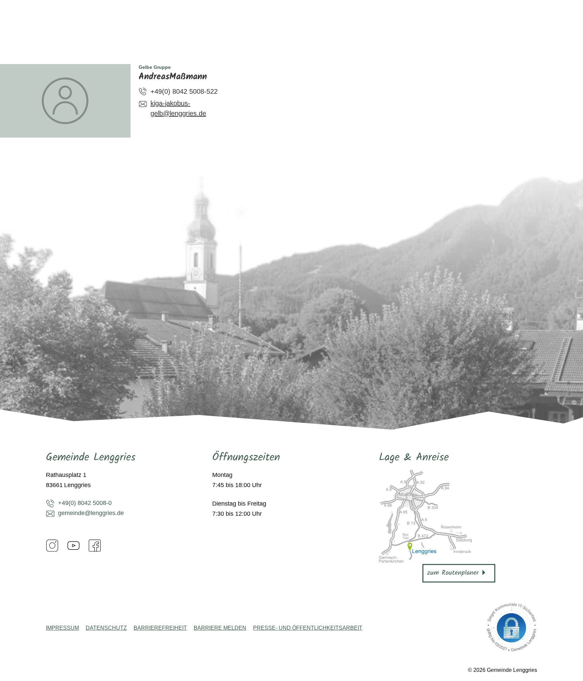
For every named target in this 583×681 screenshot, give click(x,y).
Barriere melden (220, 628)
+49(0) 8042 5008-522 (184, 91)
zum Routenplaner (453, 573)
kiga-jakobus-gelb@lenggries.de (178, 108)
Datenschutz (106, 628)
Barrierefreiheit (160, 628)
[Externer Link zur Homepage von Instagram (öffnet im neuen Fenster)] (52, 545)
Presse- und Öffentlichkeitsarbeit (307, 628)
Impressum (62, 628)
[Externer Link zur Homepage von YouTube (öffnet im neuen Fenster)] (73, 545)
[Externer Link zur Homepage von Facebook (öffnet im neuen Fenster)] (94, 545)
